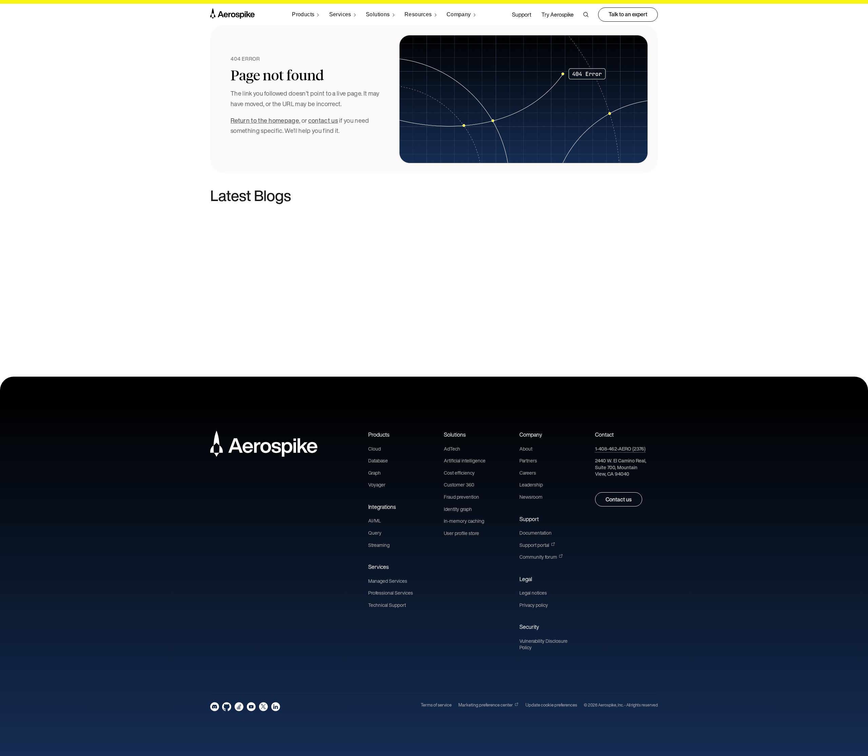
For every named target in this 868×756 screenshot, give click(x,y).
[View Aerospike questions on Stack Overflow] (238, 706)
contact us (323, 120)
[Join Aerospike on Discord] (214, 706)
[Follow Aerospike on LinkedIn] (275, 706)
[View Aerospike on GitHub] (226, 706)
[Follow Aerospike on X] (263, 706)
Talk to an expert (628, 14)
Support (521, 14)
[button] (585, 14)
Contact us (619, 499)
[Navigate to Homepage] (232, 14)
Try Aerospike (557, 14)
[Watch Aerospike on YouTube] (251, 706)
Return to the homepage (265, 120)
